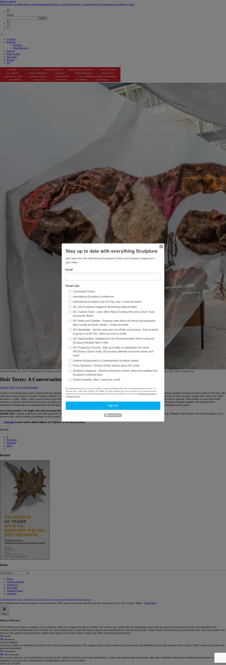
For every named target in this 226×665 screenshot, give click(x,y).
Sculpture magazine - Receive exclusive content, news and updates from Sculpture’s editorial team (115, 372)
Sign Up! (113, 405)
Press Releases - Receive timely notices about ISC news (106, 365)
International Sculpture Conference (93, 296)
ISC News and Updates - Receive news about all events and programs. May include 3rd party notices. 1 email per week (114, 322)
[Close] (161, 246)
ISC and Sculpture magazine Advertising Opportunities (105, 307)
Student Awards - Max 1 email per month (96, 379)
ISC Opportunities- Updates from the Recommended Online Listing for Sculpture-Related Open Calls (113, 340)
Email (69, 269)
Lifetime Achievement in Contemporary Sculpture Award (105, 360)
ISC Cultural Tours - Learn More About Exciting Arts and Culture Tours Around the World (114, 314)
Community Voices (84, 291)
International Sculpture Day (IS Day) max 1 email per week (107, 301)
